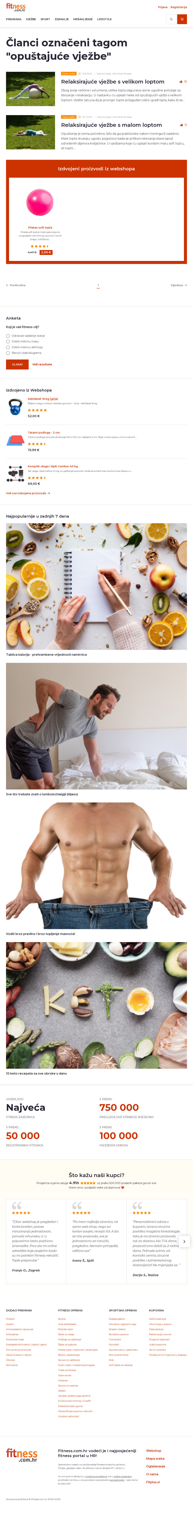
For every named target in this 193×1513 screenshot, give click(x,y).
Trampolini (115, 1339)
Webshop (153, 1451)
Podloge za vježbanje (69, 1339)
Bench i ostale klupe (69, 1354)
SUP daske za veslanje (120, 1365)
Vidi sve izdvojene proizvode (26, 493)
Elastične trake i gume (70, 1406)
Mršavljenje (83, 19)
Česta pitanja (156, 1329)
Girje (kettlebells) (67, 1324)
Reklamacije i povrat (160, 1334)
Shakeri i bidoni (117, 1329)
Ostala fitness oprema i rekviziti (75, 1411)
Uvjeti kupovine (157, 1344)
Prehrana (13, 19)
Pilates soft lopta (40, 227)
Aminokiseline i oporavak (19, 1329)
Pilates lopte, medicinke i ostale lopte (78, 1349)
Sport (45, 19)
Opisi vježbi (69, 73)
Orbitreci (63, 1380)
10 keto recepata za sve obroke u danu (36, 1073)
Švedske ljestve (117, 1318)
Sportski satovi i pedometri (123, 1349)
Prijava (163, 7)
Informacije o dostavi (160, 1324)
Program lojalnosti (159, 1339)
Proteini (10, 1318)
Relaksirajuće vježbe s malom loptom (111, 125)
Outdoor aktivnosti (68, 1416)
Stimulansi (12, 1365)
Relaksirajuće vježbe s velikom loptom (113, 81)
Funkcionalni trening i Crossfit (74, 1400)
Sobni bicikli (64, 1375)
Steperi (62, 1390)
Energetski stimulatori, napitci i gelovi (26, 1344)
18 (185, 81)
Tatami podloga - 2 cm (44, 432)
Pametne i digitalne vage (122, 1324)
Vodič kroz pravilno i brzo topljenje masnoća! (40, 934)
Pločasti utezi (65, 1329)
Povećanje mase (15, 1339)
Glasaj (17, 364)
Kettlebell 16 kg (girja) (43, 399)
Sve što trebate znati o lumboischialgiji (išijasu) (42, 794)
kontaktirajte (117, 1480)
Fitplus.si (153, 1482)
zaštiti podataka (123, 1476)
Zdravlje (62, 19)
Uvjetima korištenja (96, 1476)
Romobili (114, 1344)
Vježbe (31, 19)
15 (186, 125)
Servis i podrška (157, 1349)
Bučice (62, 1318)
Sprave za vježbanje (69, 1359)
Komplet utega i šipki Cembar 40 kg (53, 466)
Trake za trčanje (67, 1370)
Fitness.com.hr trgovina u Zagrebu (168, 1354)
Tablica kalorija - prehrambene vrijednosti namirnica (46, 654)
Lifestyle (104, 19)
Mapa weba (155, 1458)
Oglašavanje (155, 1466)
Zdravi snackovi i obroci (18, 1354)
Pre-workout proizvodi (18, 1349)
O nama (152, 1474)
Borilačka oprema (119, 1334)
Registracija (179, 7)
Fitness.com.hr (15, 7)
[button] (184, 1241)
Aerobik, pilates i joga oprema (74, 1395)
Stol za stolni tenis (118, 1354)
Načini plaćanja (157, 1318)
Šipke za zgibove (67, 1344)
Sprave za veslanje (68, 1385)
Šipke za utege (66, 1334)
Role (111, 1359)
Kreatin (10, 1324)
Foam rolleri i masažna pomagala (76, 1365)
